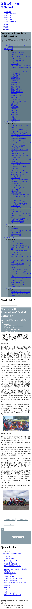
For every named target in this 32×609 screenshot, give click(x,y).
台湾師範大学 (15, 82)
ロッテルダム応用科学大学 (19, 219)
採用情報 (7, 587)
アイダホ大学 (15, 241)
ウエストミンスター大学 (19, 131)
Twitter (3, 553)
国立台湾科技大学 (17, 90)
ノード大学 (14, 168)
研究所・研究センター (11, 560)
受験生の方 (7, 12)
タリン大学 (14, 161)
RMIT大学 (14, 228)
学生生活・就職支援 (10, 564)
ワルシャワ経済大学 (17, 221)
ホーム (6, 324)
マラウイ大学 (15, 295)
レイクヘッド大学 (17, 280)
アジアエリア (8, 49)
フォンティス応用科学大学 (19, 179)
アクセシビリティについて (12, 595)
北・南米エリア (9, 237)
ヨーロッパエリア (10, 122)
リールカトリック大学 (18, 202)
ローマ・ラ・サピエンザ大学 (20, 213)
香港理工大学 (15, 120)
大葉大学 (14, 94)
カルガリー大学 (16, 254)
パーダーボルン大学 (17, 170)
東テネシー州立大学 (17, 284)
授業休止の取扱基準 (10, 580)
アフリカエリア (9, 288)
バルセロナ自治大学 (17, 174)
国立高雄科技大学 (17, 92)
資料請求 (7, 585)
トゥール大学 (15, 165)
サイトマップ (8, 589)
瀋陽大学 (14, 112)
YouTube (13, 553)
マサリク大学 (15, 185)
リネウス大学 (15, 206)
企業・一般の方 (9, 19)
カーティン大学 (16, 232)
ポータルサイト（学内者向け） (14, 578)
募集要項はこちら (17, 537)
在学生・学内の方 (10, 14)
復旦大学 (14, 97)
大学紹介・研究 (9, 558)
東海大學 (14, 108)
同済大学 (14, 84)
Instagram (19, 553)
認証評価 (7, 571)
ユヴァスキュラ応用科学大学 (20, 194)
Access (6, 27)
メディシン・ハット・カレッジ (21, 277)
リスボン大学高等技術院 (19, 204)
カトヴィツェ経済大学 (18, 146)
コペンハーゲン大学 (17, 153)
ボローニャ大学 (16, 183)
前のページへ (10, 519)
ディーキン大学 (16, 234)
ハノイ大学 (14, 64)
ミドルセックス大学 (17, 187)
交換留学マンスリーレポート (13, 326)
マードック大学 (16, 236)
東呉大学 (14, 105)
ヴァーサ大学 (15, 127)
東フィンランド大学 (17, 222)
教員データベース (10, 573)
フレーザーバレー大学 (18, 271)
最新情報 (11, 47)
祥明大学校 (14, 114)
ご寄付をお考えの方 (10, 21)
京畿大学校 (14, 80)
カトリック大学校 (17, 54)
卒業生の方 (7, 15)
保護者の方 (7, 17)
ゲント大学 (14, 151)
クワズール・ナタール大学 (19, 293)
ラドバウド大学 (16, 200)
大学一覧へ (9, 524)
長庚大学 (14, 118)
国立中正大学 (15, 88)
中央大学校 (14, 77)
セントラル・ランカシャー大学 (21, 159)
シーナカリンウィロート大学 (20, 56)
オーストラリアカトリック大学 (21, 230)
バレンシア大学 (16, 176)
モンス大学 (14, 191)
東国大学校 (14, 107)
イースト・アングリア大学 (19, 125)
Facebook (8, 553)
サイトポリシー (9, 591)
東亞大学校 (14, 103)
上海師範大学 (15, 73)
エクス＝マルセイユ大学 (19, 133)
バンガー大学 (15, 178)
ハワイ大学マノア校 (17, 264)
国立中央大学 (15, 86)
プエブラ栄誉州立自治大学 (19, 269)
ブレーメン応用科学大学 (19, 181)
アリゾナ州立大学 (17, 243)
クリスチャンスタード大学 (19, 150)
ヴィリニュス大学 (17, 129)
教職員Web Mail (9, 576)
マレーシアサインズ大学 (19, 71)
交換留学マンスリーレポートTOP (15, 45)
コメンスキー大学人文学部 (19, 155)
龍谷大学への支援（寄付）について (15, 582)
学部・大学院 (8, 562)
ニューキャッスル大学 (18, 166)
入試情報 (7, 556)
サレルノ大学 (15, 157)
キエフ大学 (14, 148)
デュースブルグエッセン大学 (20, 163)
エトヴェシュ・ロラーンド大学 (21, 135)
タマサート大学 (16, 58)
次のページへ (23, 519)
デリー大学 (14, 62)
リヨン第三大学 (16, 211)
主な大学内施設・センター (12, 566)
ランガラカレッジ (17, 279)
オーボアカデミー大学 (18, 138)
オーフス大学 (15, 136)
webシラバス (8, 575)
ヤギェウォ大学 (16, 193)
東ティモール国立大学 (18, 101)
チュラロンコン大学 (17, 60)
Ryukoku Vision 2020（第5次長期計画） (16, 569)
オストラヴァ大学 (17, 140)
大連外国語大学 (16, 95)
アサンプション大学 (17, 52)
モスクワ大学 (15, 189)
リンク (6, 597)
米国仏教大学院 (16, 286)
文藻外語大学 (15, 99)
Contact (6, 29)
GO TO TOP (2, 529)
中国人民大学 (15, 75)
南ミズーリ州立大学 (17, 282)
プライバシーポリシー (11, 593)
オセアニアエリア (10, 224)
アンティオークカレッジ (19, 245)
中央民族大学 (15, 79)
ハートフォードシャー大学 (19, 172)
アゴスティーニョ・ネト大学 (20, 292)
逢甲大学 (14, 116)
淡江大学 (14, 110)
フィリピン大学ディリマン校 (20, 65)
